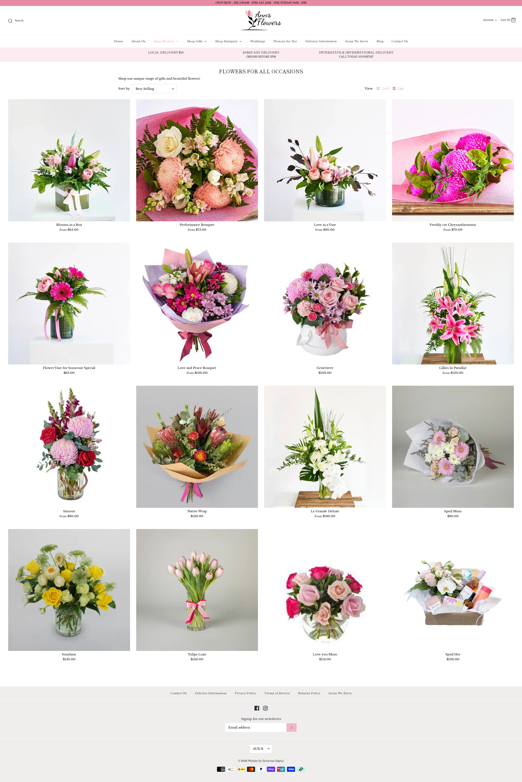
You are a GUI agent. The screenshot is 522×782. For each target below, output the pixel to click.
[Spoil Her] (453, 590)
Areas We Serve (356, 41)
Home (118, 41)
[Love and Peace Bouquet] (197, 304)
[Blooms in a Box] (69, 160)
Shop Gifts (195, 41)
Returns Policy (309, 693)
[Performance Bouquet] (197, 160)
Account (488, 19)
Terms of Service (277, 693)
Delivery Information (321, 41)
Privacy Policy (245, 693)
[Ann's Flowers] (261, 20)
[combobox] (154, 88)
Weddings (257, 41)
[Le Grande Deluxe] (325, 447)
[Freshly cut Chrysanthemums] (453, 160)
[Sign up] (291, 727)
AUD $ (258, 749)
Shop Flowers (164, 41)
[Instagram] (265, 708)
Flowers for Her (285, 41)
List (401, 88)
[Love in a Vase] (325, 160)
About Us (138, 41)
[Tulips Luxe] (197, 590)
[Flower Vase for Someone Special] (69, 304)
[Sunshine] (69, 590)
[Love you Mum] (325, 590)
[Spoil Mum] (453, 447)
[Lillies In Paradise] (453, 304)
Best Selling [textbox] (145, 89)
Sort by (124, 88)
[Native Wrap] (197, 447)
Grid (386, 88)
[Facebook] (256, 708)
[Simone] (69, 447)
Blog (379, 41)
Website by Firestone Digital (265, 760)
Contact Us (400, 41)
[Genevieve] (325, 304)
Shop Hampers (226, 41)
